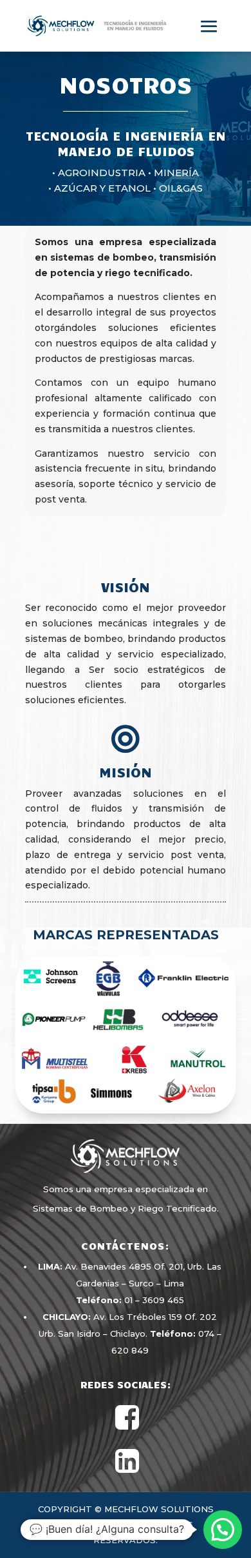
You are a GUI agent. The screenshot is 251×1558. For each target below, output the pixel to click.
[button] (222, 1529)
